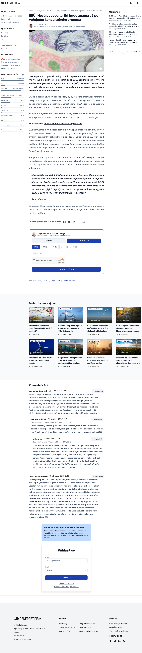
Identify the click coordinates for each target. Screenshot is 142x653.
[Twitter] (116, 641)
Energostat (5, 19)
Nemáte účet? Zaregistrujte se (66, 587)
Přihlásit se (66, 578)
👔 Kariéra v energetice (10, 65)
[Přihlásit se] (138, 3)
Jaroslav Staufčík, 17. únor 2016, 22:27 (57, 422)
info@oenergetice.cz (22, 639)
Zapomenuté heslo (66, 584)
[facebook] (64, 222)
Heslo (47, 567)
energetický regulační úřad (49, 281)
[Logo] (10, 3)
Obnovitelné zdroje (8, 45)
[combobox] (125, 12)
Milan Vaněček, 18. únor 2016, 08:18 (57, 442)
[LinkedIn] (120, 641)
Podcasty (5, 48)
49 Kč (36, 247)
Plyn (2, 39)
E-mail (47, 557)
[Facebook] (111, 641)
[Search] (131, 3)
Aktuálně (4, 33)
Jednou (49, 241)
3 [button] (131, 52)
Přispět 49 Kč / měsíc (66, 269)
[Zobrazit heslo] (85, 570)
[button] (115, 52)
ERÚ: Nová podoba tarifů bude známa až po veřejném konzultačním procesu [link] (78, 11)
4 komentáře (80, 27)
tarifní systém (69, 281)
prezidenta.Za (35, 501)
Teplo (3, 42)
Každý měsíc (84, 241)
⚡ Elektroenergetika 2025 (11, 16)
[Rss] (125, 641)
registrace (55, 535)
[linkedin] (74, 222)
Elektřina (4, 36)
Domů (31, 11)
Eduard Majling (42, 24)
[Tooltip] (23, 75)
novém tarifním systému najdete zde (63, 123)
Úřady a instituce (43, 11)
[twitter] (69, 222)
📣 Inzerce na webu (9, 68)
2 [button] (127, 52)
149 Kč (54, 247)
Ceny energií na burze (10, 22)
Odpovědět (99, 391)
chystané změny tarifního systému (62, 76)
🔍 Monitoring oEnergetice (11, 62)
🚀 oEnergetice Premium (10, 59)
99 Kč (45, 247)
